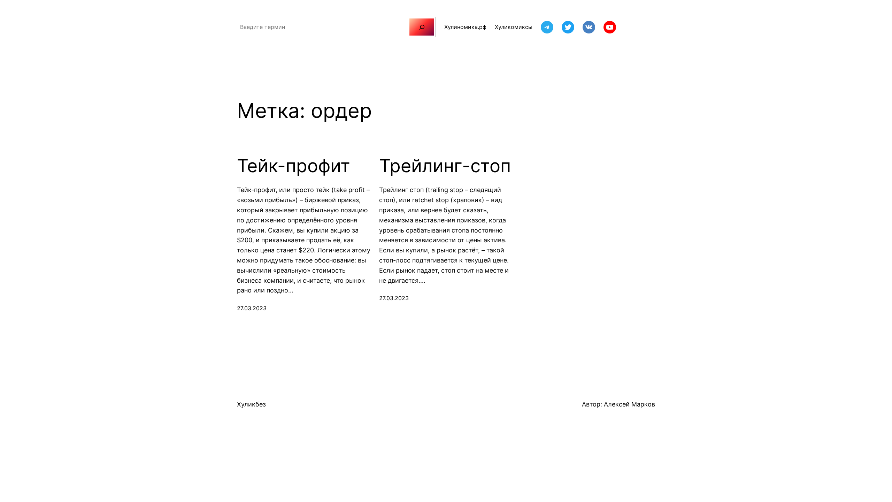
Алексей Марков (629, 404)
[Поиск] (421, 27)
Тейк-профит (293, 166)
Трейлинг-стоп (445, 166)
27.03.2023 (252, 308)
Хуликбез (251, 404)
